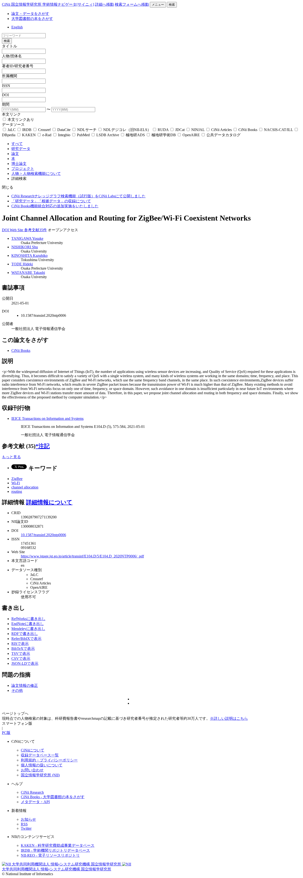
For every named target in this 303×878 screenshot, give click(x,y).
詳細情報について (49, 502)
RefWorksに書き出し (28, 619)
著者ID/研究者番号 (17, 66)
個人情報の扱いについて (41, 765)
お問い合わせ (32, 770)
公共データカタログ (223, 135)
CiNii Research (32, 792)
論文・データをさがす (30, 14)
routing (16, 491)
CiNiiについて (32, 750)
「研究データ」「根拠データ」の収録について (51, 201)
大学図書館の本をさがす (32, 19)
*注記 (43, 446)
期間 (5, 104)
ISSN (6, 86)
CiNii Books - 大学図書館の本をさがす (53, 797)
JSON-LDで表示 (24, 663)
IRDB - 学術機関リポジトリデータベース (55, 850)
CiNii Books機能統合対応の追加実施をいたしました (54, 206)
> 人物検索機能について (40, 174)
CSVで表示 (20, 658)
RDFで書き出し (24, 634)
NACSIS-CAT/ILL (278, 130)
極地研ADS (135, 135)
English (17, 27)
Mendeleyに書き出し (28, 629)
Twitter (26, 828)
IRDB (26, 130)
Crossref (44, 130)
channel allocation (24, 487)
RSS (24, 824)
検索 (172, 4)
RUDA (163, 130)
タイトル (9, 46)
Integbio (64, 135)
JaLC (12, 130)
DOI (5, 95)
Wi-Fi (15, 483)
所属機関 (9, 76)
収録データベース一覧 (40, 755)
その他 (17, 690)
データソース (13, 124)
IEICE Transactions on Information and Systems (47, 418)
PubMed (83, 135)
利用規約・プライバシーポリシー (49, 760)
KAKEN (29, 135)
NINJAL (197, 130)
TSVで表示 (20, 654)
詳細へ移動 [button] (104, 4)
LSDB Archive (107, 135)
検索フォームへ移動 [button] (132, 4)
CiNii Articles (221, 130)
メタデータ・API (35, 802)
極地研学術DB (164, 135)
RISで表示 (20, 644)
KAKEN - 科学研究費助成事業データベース (57, 845)
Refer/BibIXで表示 (26, 639)
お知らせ (28, 819)
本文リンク (11, 114)
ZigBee (16, 479)
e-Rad (46, 135)
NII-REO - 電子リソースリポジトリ (50, 855)
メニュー (158, 4)
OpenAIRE (191, 135)
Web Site (17, 230)
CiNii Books (247, 130)
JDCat (180, 130)
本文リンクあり (20, 120)
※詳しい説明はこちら (229, 718)
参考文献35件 (35, 230)
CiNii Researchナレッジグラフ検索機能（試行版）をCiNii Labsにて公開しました (78, 196)
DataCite (63, 130)
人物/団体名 (12, 56)
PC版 (6, 733)
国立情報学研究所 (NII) (40, 775)
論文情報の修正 (24, 685)
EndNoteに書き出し (27, 624)
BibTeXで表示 (23, 649)
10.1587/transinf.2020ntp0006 (43, 535)
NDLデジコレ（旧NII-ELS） (127, 130)
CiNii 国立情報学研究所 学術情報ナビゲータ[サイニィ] (48, 4)
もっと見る (11, 457)
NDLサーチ (87, 130)
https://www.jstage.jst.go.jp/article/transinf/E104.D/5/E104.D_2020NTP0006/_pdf (82, 556)
